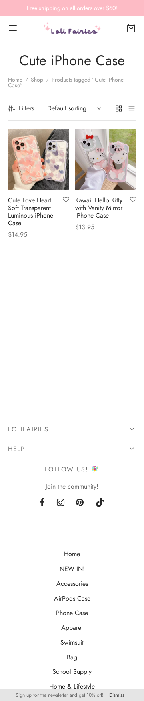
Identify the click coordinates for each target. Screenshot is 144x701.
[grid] (118, 108)
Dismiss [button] (116, 695)
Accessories (72, 583)
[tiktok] (100, 503)
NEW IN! (72, 568)
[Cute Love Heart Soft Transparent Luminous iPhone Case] (38, 159)
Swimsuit (72, 642)
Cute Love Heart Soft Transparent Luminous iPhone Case (30, 211)
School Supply (72, 671)
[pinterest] (80, 503)
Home (15, 80)
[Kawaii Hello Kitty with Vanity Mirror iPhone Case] (105, 159)
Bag (72, 657)
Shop (37, 80)
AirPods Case (72, 598)
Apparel (72, 627)
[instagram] (60, 503)
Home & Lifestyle (72, 686)
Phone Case (72, 612)
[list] (131, 108)
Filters (26, 108)
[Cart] (131, 28)
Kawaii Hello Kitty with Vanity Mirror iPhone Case (98, 207)
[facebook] (42, 503)
